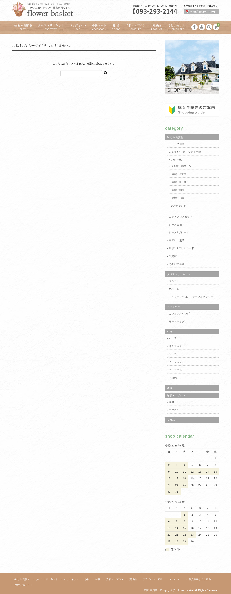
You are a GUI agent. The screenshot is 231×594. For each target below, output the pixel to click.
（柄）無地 (177, 189)
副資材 (173, 256)
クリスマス (175, 369)
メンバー (178, 579)
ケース (173, 354)
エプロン (174, 410)
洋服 (171, 402)
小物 (169, 331)
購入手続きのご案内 (200, 579)
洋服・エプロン (136, 27)
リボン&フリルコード (181, 248)
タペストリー (177, 280)
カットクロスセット (181, 216)
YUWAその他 (178, 205)
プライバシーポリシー (155, 579)
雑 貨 (116, 27)
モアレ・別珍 (177, 240)
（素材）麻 (177, 197)
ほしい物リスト (178, 27)
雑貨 (169, 387)
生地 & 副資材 (23, 27)
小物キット (99, 27)
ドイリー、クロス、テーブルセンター (191, 296)
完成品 (156, 27)
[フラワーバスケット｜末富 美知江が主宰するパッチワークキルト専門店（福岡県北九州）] (42, 13)
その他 (173, 377)
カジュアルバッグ (179, 313)
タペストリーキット (51, 27)
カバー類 (174, 288)
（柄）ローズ (178, 182)
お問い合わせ (21, 585)
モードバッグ (177, 321)
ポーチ (173, 338)
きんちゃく (175, 346)
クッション (175, 362)
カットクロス (177, 144)
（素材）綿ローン (181, 166)
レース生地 (175, 224)
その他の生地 (177, 264)
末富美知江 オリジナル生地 (185, 151)
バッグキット (78, 27)
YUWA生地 (175, 159)
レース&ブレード (179, 232)
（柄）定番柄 (178, 174)
